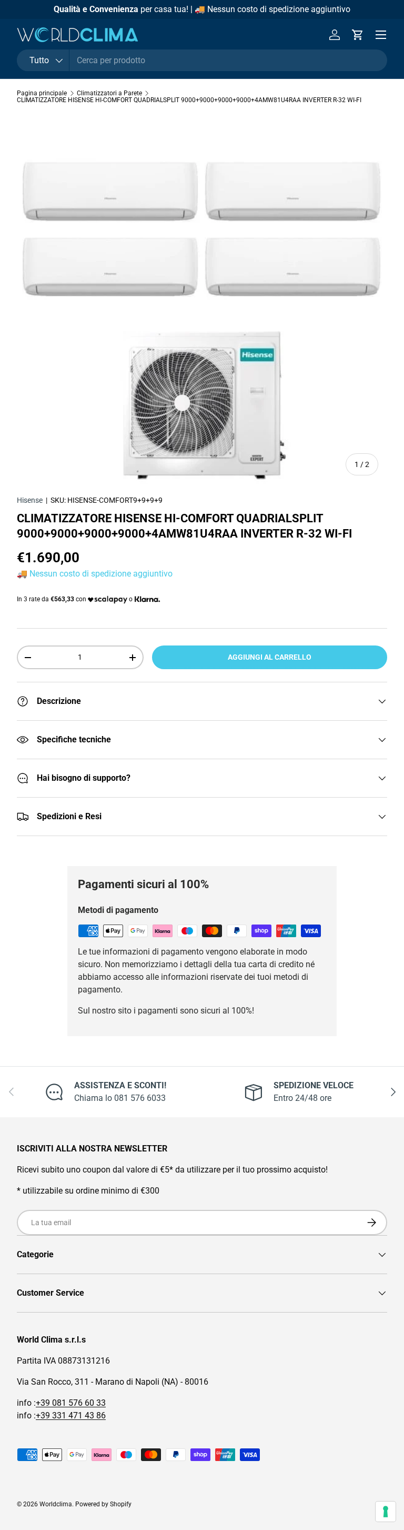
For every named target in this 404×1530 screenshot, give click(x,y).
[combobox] (202, 60)
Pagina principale (42, 93)
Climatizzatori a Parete (109, 93)
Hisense (30, 500)
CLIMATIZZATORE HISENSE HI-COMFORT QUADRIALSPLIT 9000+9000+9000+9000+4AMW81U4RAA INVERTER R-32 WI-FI (189, 100)
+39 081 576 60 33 (71, 1403)
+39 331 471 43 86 (71, 1415)
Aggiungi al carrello (269, 657)
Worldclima (55, 1504)
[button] (357, 34)
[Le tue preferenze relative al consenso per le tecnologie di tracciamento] (386, 1512)
